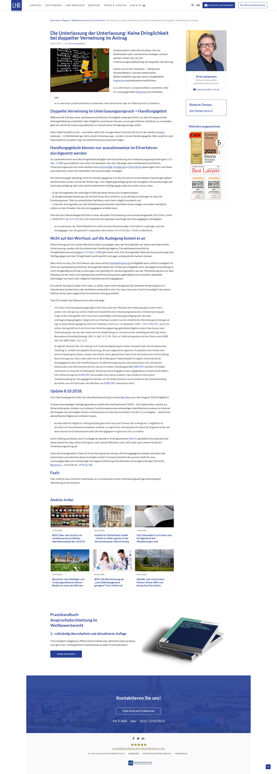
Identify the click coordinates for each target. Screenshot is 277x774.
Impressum (119, 80)
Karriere (134, 753)
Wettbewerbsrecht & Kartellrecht (88, 20)
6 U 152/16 (76, 218)
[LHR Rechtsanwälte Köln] (16, 6)
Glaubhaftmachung (119, 263)
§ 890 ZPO (84, 374)
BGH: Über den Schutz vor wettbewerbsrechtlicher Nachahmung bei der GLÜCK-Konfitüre (69, 540)
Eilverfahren (135, 166)
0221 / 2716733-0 (152, 721)
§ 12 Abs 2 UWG (93, 252)
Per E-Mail (120, 721)
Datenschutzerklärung (157, 753)
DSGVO (133, 438)
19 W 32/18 (84, 464)
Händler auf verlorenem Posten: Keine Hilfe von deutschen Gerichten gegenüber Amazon (150, 584)
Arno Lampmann (77, 43)
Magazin (65, 20)
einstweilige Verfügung (112, 166)
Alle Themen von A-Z (201, 110)
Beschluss (126, 397)
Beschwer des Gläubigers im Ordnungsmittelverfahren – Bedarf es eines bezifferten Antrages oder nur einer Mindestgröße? (68, 585)
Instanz (160, 132)
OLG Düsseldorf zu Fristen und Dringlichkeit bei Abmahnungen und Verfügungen (154, 540)
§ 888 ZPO (138, 366)
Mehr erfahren (66, 654)
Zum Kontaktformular (138, 711)
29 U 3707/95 (150, 323)
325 (123, 230)
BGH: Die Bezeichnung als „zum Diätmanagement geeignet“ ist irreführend (109, 582)
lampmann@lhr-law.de (208, 89)
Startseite (55, 20)
